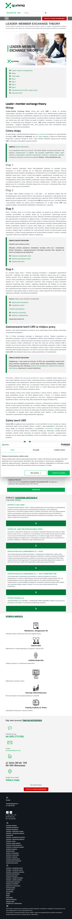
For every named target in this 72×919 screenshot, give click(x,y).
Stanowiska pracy (40, 693)
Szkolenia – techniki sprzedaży (14, 879)
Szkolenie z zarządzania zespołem (15, 847)
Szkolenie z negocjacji (11, 857)
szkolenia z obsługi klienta (20, 315)
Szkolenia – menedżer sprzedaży (14, 877)
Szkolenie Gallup (10, 851)
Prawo (44, 708)
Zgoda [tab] (12, 450)
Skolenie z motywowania (12, 853)
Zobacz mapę (12, 780)
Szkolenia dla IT (10, 889)
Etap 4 (14, 87)
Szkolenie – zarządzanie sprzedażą (15, 872)
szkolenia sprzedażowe (17, 309)
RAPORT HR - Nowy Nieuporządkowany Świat (25, 529)
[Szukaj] (45, 13)
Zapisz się (36, 489)
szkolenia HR (53, 366)
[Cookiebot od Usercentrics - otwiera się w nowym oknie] (62, 445)
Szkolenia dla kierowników (12, 874)
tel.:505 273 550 (14, 736)
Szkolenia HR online (18, 261)
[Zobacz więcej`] (36, 523)
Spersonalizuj (34, 473)
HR (46, 631)
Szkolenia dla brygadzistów (13, 881)
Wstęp (14, 73)
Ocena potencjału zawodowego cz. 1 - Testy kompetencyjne (32, 574)
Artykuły (28, 708)
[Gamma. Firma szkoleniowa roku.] (15, 5)
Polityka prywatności (11, 899)
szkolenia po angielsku (31, 157)
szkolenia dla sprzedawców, (39, 366)
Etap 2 (14, 82)
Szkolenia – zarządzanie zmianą (14, 868)
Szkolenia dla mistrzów (12, 862)
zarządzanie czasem (18, 305)
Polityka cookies (10, 901)
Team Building (9, 891)
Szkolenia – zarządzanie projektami (15, 833)
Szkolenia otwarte (10, 887)
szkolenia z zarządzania (49, 155)
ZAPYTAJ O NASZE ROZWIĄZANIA (54, 18)
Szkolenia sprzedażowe (12, 829)
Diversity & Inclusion (16, 505)
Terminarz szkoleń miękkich (13, 843)
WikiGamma (29, 631)
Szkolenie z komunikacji (12, 883)
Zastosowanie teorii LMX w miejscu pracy (24, 90)
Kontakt (8, 893)
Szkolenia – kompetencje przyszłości (15, 837)
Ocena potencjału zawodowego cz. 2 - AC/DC (25, 551)
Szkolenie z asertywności (12, 855)
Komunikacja (49, 428)
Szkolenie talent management (13, 860)
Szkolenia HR (9, 835)
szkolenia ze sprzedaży (19, 312)
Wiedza (8, 895)
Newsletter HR (11, 13)
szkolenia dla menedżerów (20, 302)
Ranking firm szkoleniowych (13, 885)
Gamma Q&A (36, 645)
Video (36, 678)
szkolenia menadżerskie (33, 155)
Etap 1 (14, 79)
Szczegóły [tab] (36, 450)
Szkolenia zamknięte (11, 825)
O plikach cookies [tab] (59, 450)
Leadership (41, 134)
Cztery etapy (15, 76)
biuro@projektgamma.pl (13, 750)
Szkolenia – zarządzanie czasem (14, 870)
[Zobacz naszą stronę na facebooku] (7, 812)
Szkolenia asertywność (12, 876)
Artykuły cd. (36, 708)
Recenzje (29, 693)
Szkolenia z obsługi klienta (13, 859)
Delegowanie (40, 631)
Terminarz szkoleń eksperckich (14, 845)
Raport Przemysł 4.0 (15, 598)
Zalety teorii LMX (17, 93)
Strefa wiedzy (9, 897)
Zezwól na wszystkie (58, 473)
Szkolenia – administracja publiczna (15, 839)
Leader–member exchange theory (22, 70)
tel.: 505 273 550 (10, 805)
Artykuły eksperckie (36, 660)
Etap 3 (14, 84)
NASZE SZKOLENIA (21, 147)
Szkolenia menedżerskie (12, 827)
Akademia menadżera (11, 849)
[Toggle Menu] (6, 18)
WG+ (19, 13)
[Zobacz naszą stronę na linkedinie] (11, 812)
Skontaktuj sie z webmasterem (14, 903)
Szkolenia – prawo (10, 841)
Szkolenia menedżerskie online (21, 256)
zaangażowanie (20, 152)
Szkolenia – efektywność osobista (14, 831)
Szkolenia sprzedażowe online (21, 259)
